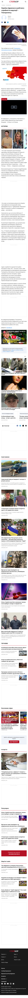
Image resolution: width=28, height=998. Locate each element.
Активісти (3, 976)
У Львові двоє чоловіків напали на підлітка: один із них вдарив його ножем (13, 509)
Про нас (3, 968)
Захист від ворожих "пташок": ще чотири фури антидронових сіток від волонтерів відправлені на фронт (9, 726)
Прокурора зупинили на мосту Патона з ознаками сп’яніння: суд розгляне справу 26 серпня (13, 673)
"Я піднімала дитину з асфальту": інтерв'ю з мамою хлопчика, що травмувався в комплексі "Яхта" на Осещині (13, 773)
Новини (3, 957)
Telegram (13, 350)
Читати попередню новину (7, 413)
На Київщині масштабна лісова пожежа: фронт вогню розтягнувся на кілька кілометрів (13, 648)
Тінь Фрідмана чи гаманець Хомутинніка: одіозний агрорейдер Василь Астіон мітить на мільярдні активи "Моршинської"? (13, 867)
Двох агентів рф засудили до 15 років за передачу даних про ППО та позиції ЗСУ (12, 632)
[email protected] (12, 992)
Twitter (4, 351)
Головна (3, 5)
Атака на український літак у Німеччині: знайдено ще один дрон (12, 660)
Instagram (8, 351)
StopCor (9, 16)
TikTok (12, 351)
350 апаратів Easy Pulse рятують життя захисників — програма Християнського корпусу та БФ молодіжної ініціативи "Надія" (13, 539)
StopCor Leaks (5, 861)
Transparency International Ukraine (10, 49)
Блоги (15, 957)
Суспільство (8, 5)
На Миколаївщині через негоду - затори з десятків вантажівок (8, 418)
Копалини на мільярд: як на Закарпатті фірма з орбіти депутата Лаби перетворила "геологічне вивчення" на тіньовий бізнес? (14, 879)
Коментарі (6, 426)
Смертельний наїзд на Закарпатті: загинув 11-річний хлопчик (13, 480)
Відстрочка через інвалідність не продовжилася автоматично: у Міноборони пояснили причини (13, 571)
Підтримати (15, 741)
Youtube (21, 350)
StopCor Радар (4, 962)
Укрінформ (9, 327)
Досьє (2, 959)
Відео (15, 954)
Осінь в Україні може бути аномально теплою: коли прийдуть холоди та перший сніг (13, 603)
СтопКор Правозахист (6, 971)
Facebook (17, 350)
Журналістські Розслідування (8, 973)
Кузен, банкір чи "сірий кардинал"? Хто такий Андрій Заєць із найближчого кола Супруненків (13, 891)
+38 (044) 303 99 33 (14, 854)
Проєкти (3, 954)
